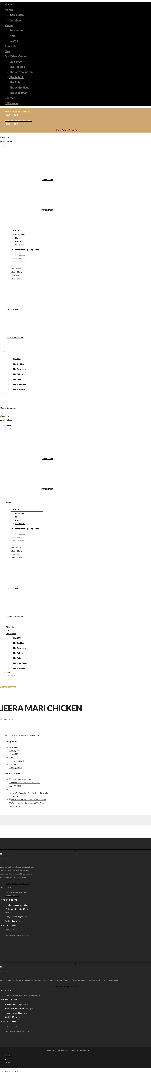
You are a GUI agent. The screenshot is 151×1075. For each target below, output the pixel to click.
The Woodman (18, 92)
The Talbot (16, 82)
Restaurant (16, 30)
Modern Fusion (15, 761)
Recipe (12, 764)
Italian (12, 757)
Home (8, 4)
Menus (9, 9)
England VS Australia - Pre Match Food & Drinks (28, 793)
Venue (9, 25)
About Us (10, 46)
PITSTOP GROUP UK (81, 1050)
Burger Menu (47, 210)
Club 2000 (15, 61)
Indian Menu (16, 14)
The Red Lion (17, 66)
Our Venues (11, 355)
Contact (10, 97)
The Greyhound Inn (21, 72)
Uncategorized (15, 768)
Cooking (12, 751)
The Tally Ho (16, 77)
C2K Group (11, 103)
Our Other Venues (16, 56)
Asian (11, 747)
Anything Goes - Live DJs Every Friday (24, 782)
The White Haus (19, 87)
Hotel (12, 35)
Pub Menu (15, 20)
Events (13, 40)
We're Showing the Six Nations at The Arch (26, 803)
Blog (7, 51)
